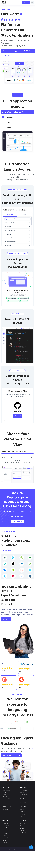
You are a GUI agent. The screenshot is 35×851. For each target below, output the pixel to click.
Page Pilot (22, 816)
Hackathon (5, 809)
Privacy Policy (6, 798)
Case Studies (6, 790)
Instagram (5, 842)
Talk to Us (25, 2)
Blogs (4, 831)
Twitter (4, 835)
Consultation (23, 794)
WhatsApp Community (5, 824)
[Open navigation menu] (32, 2)
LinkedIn (4, 833)
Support (22, 830)
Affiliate (4, 814)
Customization (24, 790)
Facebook (5, 838)
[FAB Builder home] (3, 2)
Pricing (4, 792)
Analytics (22, 814)
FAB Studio (23, 809)
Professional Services (23, 797)
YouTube (4, 840)
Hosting (22, 792)
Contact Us (23, 832)
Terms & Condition (5, 795)
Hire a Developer (23, 801)
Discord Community (5, 828)
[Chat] (31, 847)
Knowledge (5, 811)
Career (22, 826)
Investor (22, 828)
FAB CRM (22, 811)
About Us (22, 823)
